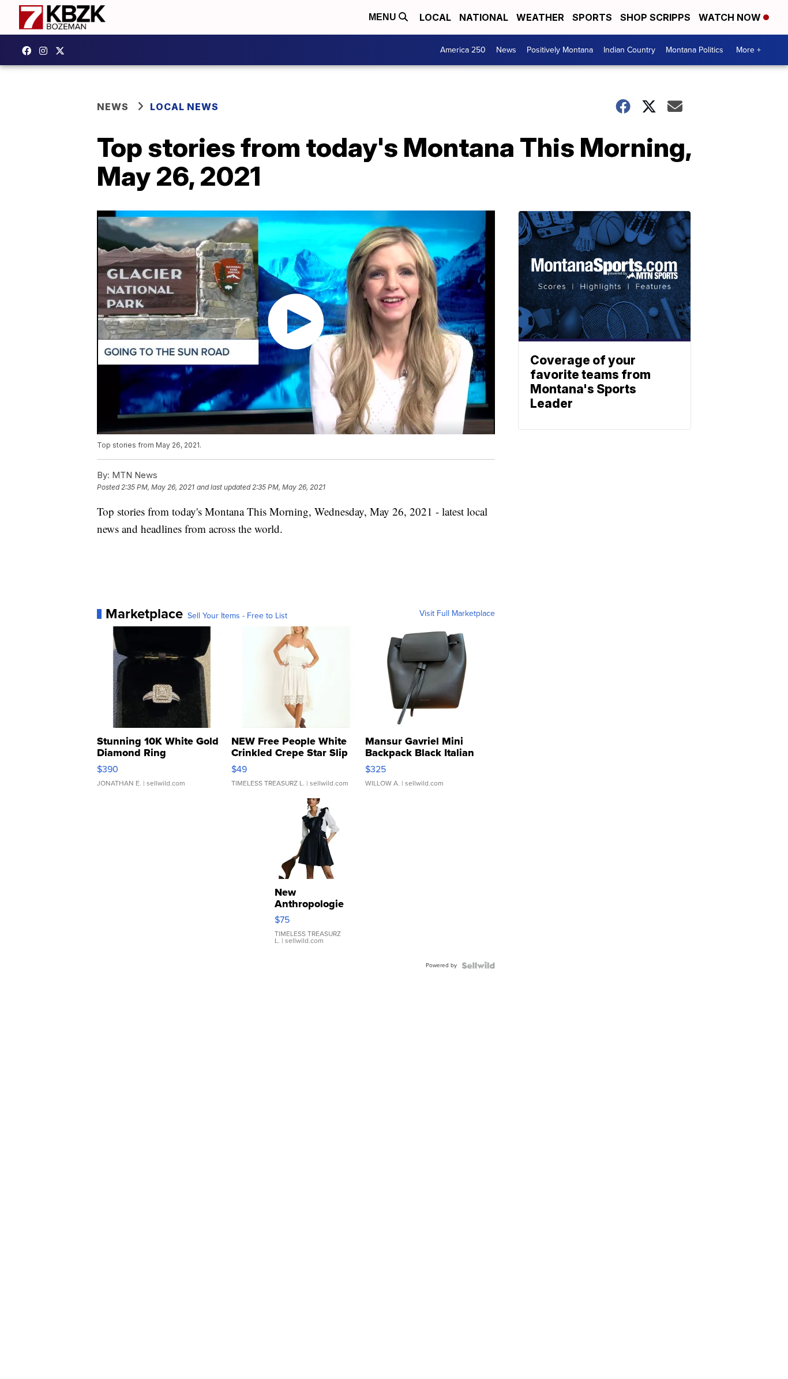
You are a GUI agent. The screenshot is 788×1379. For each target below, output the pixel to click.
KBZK (62, 50)
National (483, 17)
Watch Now (731, 17)
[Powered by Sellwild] (478, 965)
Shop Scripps (655, 17)
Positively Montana (560, 50)
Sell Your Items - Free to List (237, 616)
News (506, 50)
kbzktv (46, 50)
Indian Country (629, 50)
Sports (592, 17)
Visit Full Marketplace (457, 614)
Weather (540, 17)
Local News (184, 106)
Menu (384, 17)
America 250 (463, 50)
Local (435, 17)
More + (748, 50)
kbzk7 (29, 50)
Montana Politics (694, 50)
